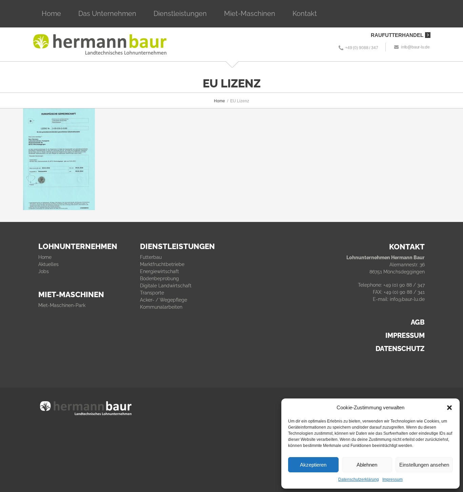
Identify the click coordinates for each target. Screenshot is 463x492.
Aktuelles (48, 264)
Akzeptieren (313, 465)
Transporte (152, 292)
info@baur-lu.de (415, 47)
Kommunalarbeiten (161, 307)
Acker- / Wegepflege (163, 300)
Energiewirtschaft (159, 271)
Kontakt (305, 13)
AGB (418, 322)
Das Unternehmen (107, 13)
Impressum (392, 479)
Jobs (43, 271)
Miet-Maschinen (249, 13)
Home (51, 13)
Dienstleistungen (180, 13)
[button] (449, 407)
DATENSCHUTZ (400, 349)
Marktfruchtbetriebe (162, 264)
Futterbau (151, 257)
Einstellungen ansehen (424, 465)
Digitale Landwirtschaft (166, 285)
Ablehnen (367, 465)
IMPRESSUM (405, 335)
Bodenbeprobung (159, 278)
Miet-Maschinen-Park (61, 305)
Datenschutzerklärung (358, 479)
